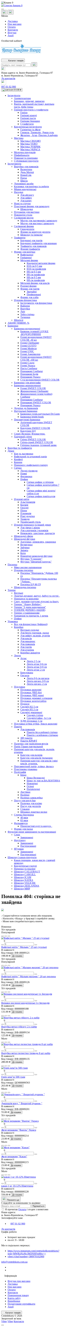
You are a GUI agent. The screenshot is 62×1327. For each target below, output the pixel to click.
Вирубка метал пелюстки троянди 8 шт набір (25, 1053)
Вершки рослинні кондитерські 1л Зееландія (25, 1003)
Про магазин (14, 24)
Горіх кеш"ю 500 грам (13, 1077)
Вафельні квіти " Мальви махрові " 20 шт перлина (28, 976)
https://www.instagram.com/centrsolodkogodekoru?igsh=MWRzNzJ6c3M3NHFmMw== (33, 1252)
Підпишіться (38, 1206)
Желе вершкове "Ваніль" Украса (18, 1130)
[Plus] (35, 944)
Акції (11, 35)
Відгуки (12, 32)
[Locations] (4, 12)
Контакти (13, 29)
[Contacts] (11, 12)
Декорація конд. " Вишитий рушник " (21, 1103)
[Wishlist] (5, 936)
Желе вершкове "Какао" (14, 1156)
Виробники (14, 1301)
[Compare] (9, 936)
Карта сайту (14, 1298)
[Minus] (2, 944)
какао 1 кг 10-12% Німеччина (17, 1186)
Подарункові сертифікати (21, 1304)
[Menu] (2, 9)
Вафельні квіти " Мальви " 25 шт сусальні (24, 947)
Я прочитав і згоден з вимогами (26, 1209)
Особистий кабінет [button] (11, 40)
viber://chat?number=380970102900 (26, 1256)
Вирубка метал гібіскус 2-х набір (19, 1026)
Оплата (12, 27)
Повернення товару (18, 1295)
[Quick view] (2, 936)
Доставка (13, 21)
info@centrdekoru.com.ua (14, 1262)
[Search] (34, 64)
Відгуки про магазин (19, 1281)
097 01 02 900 (8, 86)
